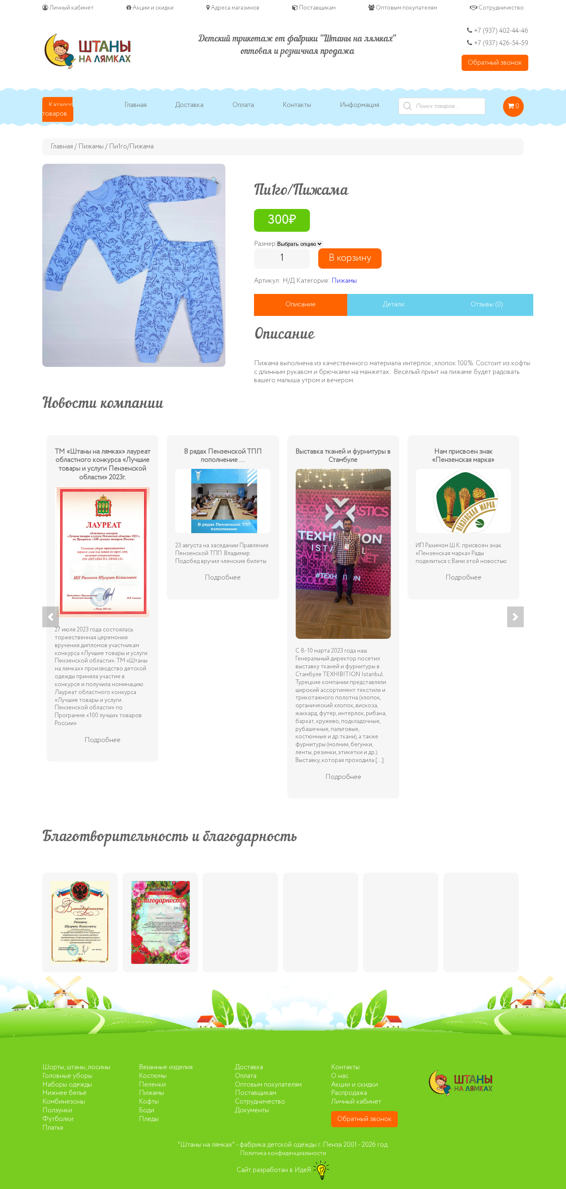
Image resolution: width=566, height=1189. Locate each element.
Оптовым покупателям (406, 8)
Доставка (189, 105)
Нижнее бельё (64, 1093)
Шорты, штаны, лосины (76, 1067)
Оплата (243, 105)
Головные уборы (67, 1076)
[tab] (300, 305)
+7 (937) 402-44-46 (500, 31)
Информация (359, 105)
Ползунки (57, 1110)
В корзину (350, 258)
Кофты (149, 1101)
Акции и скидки (152, 8)
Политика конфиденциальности (283, 1153)
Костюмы (153, 1076)
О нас (339, 1076)
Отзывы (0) (487, 304)
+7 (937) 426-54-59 (501, 43)
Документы (252, 1110)
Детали (393, 304)
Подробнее (103, 740)
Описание (300, 304)
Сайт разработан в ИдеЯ (275, 1170)
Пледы (149, 1119)
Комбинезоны (63, 1101)
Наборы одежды (67, 1085)
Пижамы (91, 146)
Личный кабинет (71, 8)
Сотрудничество (500, 8)
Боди (146, 1110)
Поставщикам (317, 8)
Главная (135, 105)
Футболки (57, 1119)
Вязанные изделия (166, 1067)
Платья (52, 1128)
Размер (265, 244)
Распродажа (349, 1093)
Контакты (297, 105)
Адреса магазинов (234, 8)
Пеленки (152, 1085)
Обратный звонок (495, 63)
